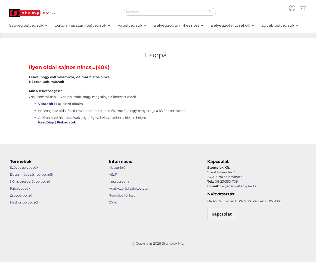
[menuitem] (26, 25)
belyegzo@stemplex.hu (238, 186)
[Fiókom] (292, 8)
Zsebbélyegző (21, 195)
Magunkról (117, 167)
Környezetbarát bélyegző (30, 181)
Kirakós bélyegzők (24, 202)
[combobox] (170, 12)
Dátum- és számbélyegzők (31, 174)
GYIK (113, 202)
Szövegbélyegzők (24, 167)
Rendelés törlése (122, 195)
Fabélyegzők (20, 188)
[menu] (158, 25)
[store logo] (32, 13)
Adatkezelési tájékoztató (128, 188)
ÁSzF (113, 174)
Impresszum (119, 181)
